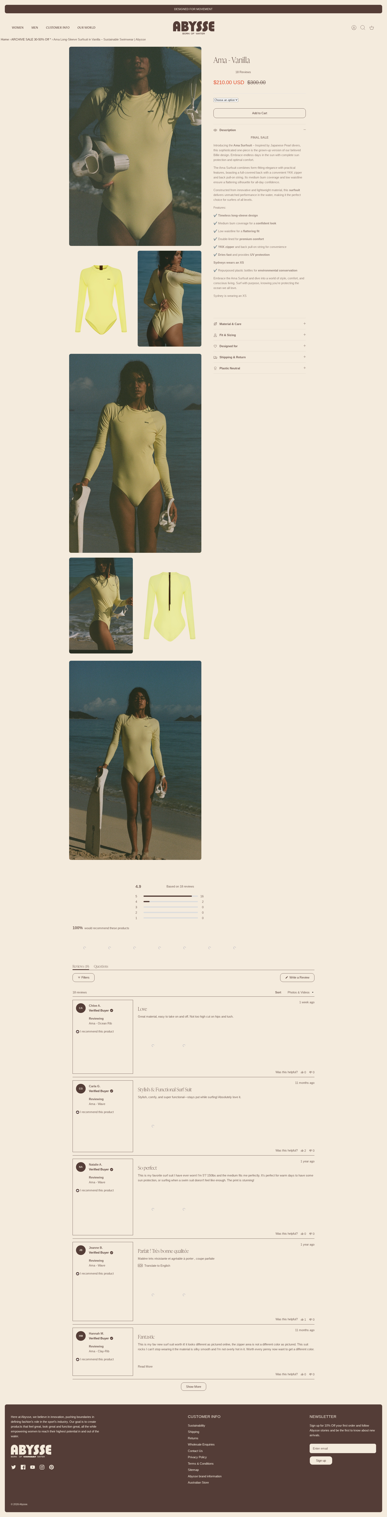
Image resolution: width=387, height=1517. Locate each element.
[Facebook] (23, 1467)
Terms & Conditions (201, 1463)
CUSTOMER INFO (58, 27)
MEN (34, 27)
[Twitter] (13, 1467)
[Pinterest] (51, 1467)
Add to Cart (259, 113)
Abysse (23, 1504)
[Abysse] (194, 27)
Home (4, 39)
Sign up (321, 1460)
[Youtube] (32, 1467)
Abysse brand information (205, 1476)
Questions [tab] (101, 967)
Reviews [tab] (81, 967)
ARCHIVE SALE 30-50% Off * (31, 39)
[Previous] (140, 9)
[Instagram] (42, 1467)
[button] (85, 948)
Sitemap (193, 1469)
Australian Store (198, 1482)
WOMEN (18, 27)
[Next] (247, 9)
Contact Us (195, 1451)
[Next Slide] (244, 948)
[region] (160, 948)
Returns (193, 1438)
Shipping (193, 1431)
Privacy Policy (197, 1457)
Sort (278, 992)
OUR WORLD (86, 27)
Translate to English (157, 1265)
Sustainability (196, 1425)
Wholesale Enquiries (201, 1444)
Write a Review (301, 978)
